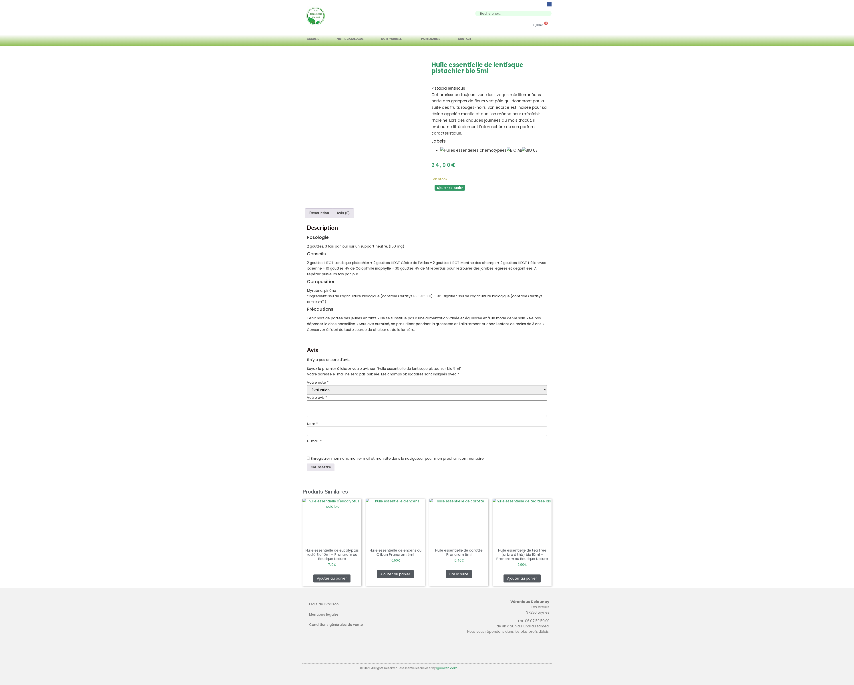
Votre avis (317, 397)
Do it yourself (392, 38)
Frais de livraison (324, 604)
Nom (312, 424)
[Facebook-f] (549, 4)
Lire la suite (458, 574)
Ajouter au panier (450, 187)
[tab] (319, 213)
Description (319, 213)
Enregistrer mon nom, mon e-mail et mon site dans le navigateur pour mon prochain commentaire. (397, 458)
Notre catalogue (350, 38)
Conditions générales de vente (336, 624)
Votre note (318, 382)
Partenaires (430, 38)
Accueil (313, 38)
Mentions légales (324, 614)
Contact (464, 38)
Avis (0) (343, 213)
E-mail (314, 441)
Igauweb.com (446, 668)
